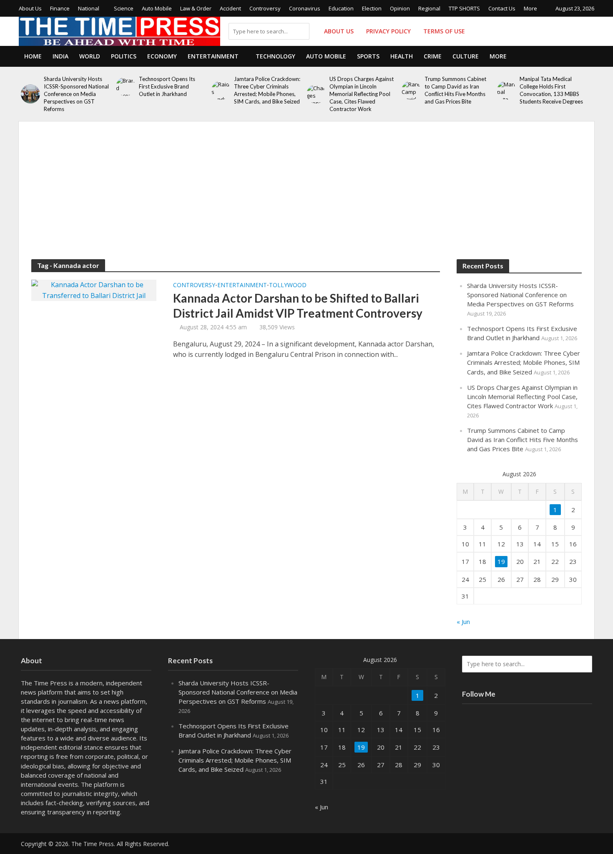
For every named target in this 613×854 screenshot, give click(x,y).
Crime (433, 56)
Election (372, 8)
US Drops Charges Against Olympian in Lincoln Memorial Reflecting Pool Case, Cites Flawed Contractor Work (361, 94)
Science (123, 8)
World (89, 56)
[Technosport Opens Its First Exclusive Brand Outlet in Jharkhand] (125, 86)
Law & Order (195, 8)
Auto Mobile (157, 8)
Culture (465, 56)
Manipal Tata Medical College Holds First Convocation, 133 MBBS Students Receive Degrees (551, 90)
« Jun (463, 621)
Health (401, 56)
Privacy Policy (388, 31)
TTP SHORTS (464, 8)
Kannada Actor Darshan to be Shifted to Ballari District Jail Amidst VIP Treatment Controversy (297, 305)
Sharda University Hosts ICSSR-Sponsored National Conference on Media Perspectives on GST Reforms (76, 94)
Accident (230, 8)
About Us (30, 8)
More (530, 8)
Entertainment (213, 56)
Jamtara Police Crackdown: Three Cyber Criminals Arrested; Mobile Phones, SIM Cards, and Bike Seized (267, 90)
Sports (368, 56)
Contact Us (501, 8)
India (60, 56)
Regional (429, 8)
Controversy (265, 8)
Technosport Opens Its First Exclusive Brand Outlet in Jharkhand (167, 86)
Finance (60, 8)
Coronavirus (304, 8)
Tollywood (287, 285)
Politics (123, 56)
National (88, 8)
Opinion (400, 8)
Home (33, 56)
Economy (162, 56)
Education (341, 8)
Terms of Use (444, 31)
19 (501, 561)
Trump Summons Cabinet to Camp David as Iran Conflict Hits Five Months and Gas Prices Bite (455, 90)
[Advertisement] (306, 196)
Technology (275, 56)
